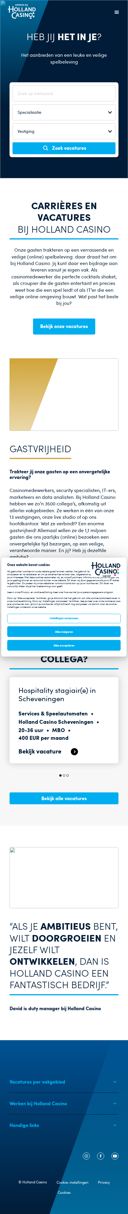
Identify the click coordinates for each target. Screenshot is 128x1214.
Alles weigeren (64, 631)
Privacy (104, 1182)
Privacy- (25, 592)
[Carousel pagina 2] (64, 775)
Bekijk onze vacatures (64, 326)
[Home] (22, 17)
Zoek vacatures (69, 147)
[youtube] (114, 1157)
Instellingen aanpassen (64, 618)
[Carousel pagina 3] (67, 775)
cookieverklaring (43, 592)
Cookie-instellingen (72, 1182)
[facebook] (100, 1157)
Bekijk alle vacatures (64, 798)
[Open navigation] (116, 12)
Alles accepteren (64, 645)
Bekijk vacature (39, 750)
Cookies (64, 1192)
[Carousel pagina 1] (60, 775)
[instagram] (86, 1157)
